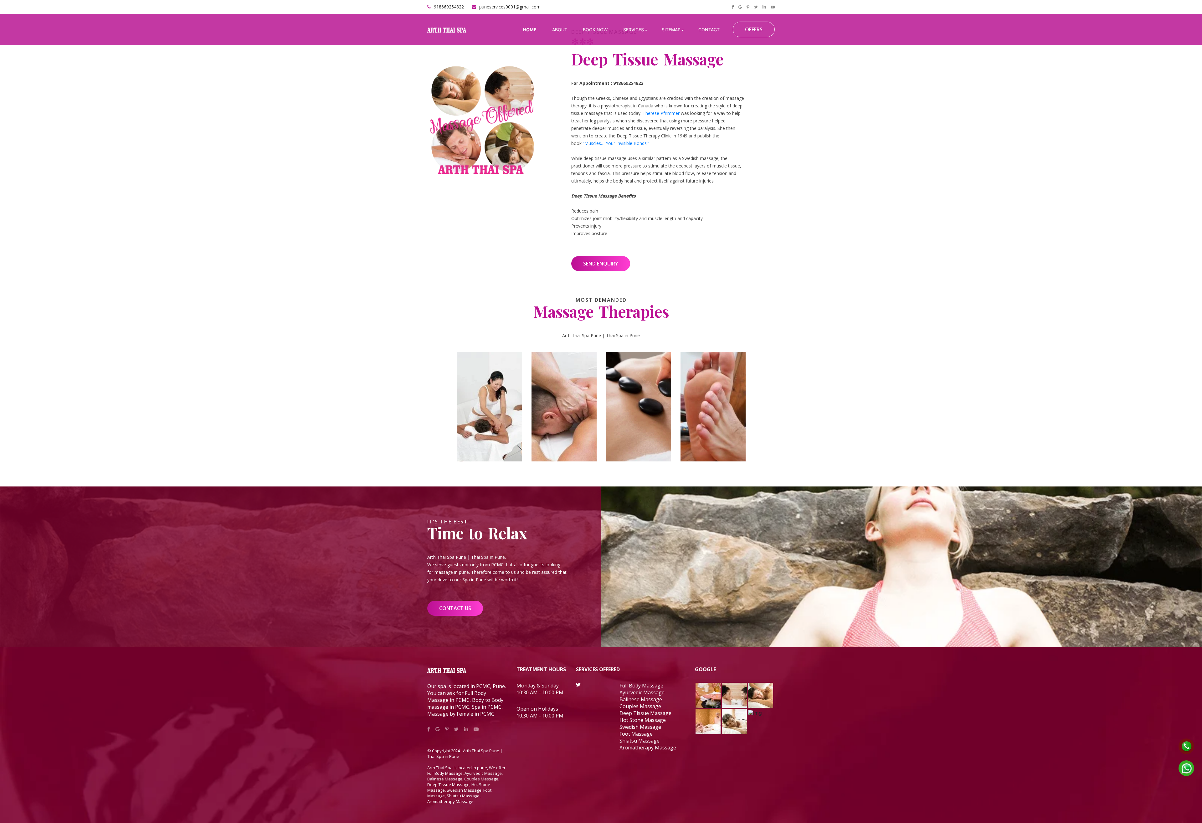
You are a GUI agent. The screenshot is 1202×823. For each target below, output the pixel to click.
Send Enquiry (600, 263)
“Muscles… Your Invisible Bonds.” (616, 143)
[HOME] (530, 29)
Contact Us (455, 608)
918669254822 (449, 7)
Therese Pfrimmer (661, 113)
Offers (754, 29)
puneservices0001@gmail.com (510, 7)
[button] (635, 29)
